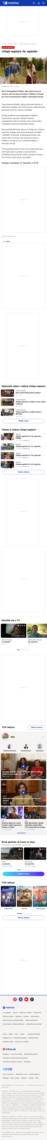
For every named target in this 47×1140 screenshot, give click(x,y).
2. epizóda (6, 642)
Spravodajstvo (34, 1074)
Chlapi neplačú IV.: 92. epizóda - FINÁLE (29, 437)
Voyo (10, 866)
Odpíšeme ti (7, 1038)
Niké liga (6, 1078)
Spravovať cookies (22, 1042)
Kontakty (6, 1054)
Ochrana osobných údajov (12, 1062)
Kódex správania (31, 1020)
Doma (5, 1034)
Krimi (16, 1034)
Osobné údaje (8, 1042)
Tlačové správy (8, 1016)
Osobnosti (37, 1013)
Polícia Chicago (7, 640)
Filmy (37, 1078)
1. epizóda (6, 864)
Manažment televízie (34, 1024)
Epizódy (18, 434)
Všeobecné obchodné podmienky (15, 1058)
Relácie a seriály (26, 1013)
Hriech (4, 862)
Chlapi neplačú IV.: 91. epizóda (28, 446)
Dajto (11, 1034)
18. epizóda (32, 642)
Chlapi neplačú (12, 44)
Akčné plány (34, 1016)
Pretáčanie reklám (20, 1038)
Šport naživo (15, 1078)
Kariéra (26, 1016)
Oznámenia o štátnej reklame (14, 1024)
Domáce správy (16, 1054)
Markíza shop (33, 1038)
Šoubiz (15, 1013)
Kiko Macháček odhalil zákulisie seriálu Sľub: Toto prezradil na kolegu (35, 825)
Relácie (4, 44)
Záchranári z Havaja (35, 640)
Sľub (4, 769)
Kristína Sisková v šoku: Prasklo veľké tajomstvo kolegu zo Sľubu (12, 825)
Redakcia (27, 1062)
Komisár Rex (29, 862)
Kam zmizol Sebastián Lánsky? (28, 393)
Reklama (18, 1016)
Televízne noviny (22, 1074)
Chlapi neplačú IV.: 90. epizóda (28, 455)
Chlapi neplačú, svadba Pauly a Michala (28, 413)
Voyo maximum (8, 1074)
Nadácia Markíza (34, 1034)
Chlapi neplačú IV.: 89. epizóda (28, 464)
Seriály (31, 1078)
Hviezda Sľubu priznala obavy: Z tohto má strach (22, 800)
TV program (7, 1013)
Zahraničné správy (30, 1054)
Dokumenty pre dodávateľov (13, 1020)
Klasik (22, 1034)
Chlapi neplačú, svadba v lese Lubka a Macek (30, 403)
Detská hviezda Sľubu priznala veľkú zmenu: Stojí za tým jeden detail (23, 773)
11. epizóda (29, 864)
